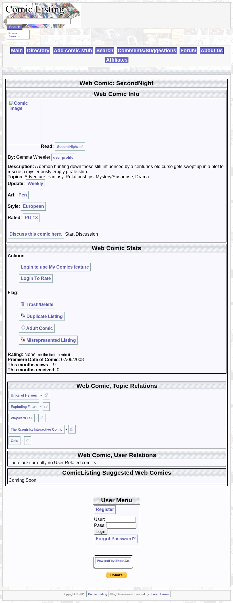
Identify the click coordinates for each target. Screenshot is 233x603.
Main (17, 50)
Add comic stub (73, 50)
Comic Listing (97, 594)
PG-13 (31, 217)
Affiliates (117, 60)
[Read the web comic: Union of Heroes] (46, 395)
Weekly (35, 183)
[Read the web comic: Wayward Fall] (41, 418)
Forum (188, 50)
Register (105, 509)
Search (104, 50)
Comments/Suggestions (147, 50)
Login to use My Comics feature (55, 267)
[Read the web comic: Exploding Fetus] (46, 406)
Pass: (99, 525)
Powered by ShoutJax (113, 560)
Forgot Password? (116, 538)
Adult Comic (39, 328)
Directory (38, 50)
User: (99, 519)
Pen (22, 194)
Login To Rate (36, 278)
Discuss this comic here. (35, 234)
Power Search (13, 35)
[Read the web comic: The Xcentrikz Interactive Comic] (72, 429)
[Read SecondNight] (24, 122)
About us (212, 50)
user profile (63, 157)
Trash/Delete (39, 304)
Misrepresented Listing (50, 340)
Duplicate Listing (44, 316)
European (33, 206)
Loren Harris (160, 594)
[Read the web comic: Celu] (27, 440)
